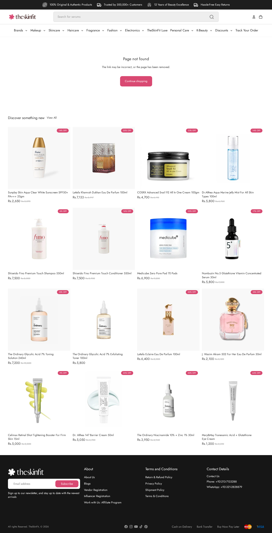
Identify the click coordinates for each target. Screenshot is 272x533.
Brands (18, 30)
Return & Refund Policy (158, 477)
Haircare (73, 30)
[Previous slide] (14, 158)
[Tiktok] (141, 526)
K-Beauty (202, 30)
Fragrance (93, 30)
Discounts (221, 30)
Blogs (87, 484)
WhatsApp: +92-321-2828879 (224, 487)
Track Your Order (247, 30)
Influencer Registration (97, 496)
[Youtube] (136, 526)
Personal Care (179, 30)
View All (52, 118)
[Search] (211, 17)
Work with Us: (102, 502)
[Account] (253, 17)
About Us (89, 477)
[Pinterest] (146, 526)
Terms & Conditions (157, 496)
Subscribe (67, 484)
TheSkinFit (34, 526)
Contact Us (213, 476)
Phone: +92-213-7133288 (222, 482)
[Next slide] (64, 158)
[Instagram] (131, 526)
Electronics (132, 30)
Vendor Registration (95, 490)
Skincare (54, 30)
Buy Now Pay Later (228, 527)
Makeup (35, 30)
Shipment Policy (154, 490)
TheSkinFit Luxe (157, 30)
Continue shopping (136, 81)
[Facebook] (126, 526)
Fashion (112, 30)
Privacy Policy (153, 484)
